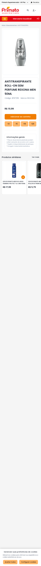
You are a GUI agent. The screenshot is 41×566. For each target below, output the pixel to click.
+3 (8, 124)
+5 (16, 124)
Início (3, 25)
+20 (32, 124)
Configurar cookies (28, 562)
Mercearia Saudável (22, 18)
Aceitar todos (10, 562)
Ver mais (35, 157)
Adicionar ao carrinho (20, 116)
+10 (24, 124)
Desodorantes (12, 25)
